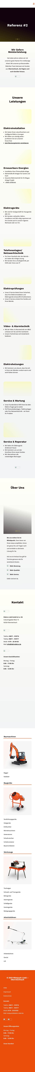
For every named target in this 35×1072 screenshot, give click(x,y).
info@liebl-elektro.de (14, 644)
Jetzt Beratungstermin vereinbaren (17, 143)
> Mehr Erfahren (10, 182)
